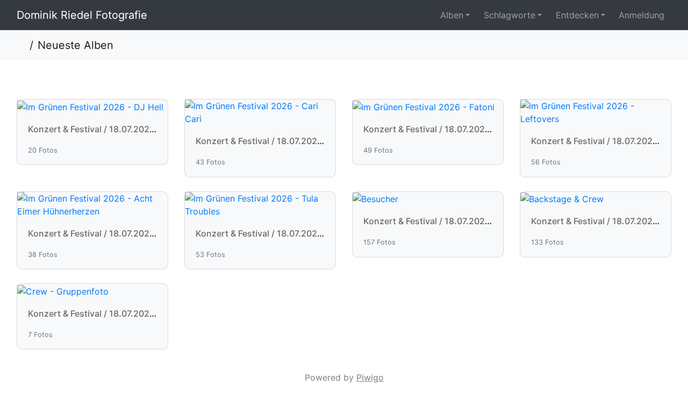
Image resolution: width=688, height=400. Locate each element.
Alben (451, 15)
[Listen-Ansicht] (659, 45)
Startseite (21, 45)
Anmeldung (641, 15)
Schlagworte (509, 15)
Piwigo (370, 377)
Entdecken (577, 15)
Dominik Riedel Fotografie (82, 15)
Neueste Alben (75, 45)
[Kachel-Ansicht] (634, 45)
